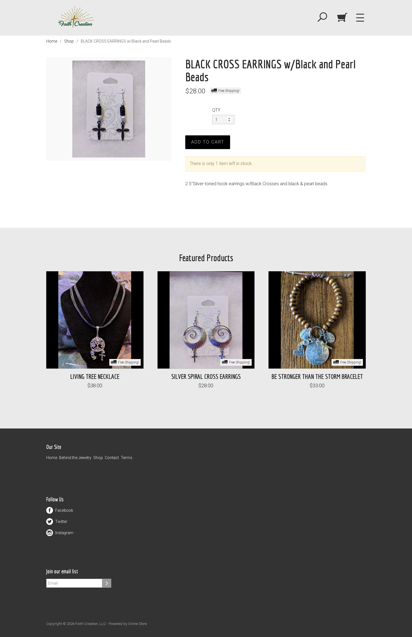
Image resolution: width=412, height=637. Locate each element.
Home (51, 41)
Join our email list (62, 572)
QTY (216, 110)
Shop (69, 41)
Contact (112, 457)
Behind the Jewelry (75, 457)
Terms (126, 457)
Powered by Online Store (128, 624)
